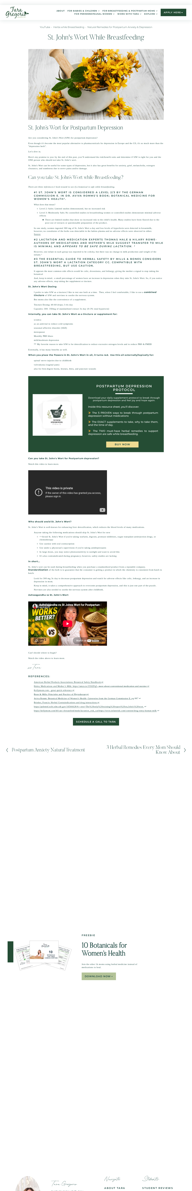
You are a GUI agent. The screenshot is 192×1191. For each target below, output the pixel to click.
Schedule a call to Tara (96, 721)
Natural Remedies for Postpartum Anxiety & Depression (119, 27)
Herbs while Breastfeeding (68, 27)
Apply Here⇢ (173, 12)
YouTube (45, 27)
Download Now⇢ (99, 976)
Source (37, 234)
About (61, 11)
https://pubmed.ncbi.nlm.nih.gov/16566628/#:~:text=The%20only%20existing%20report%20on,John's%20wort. (89, 706)
